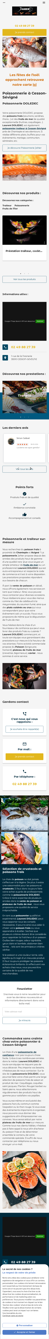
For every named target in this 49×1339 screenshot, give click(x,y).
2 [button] (24, 273)
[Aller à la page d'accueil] (24, 11)
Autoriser (40, 321)
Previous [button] (18, 468)
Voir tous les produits (24, 279)
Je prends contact (24, 32)
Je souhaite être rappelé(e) (24, 729)
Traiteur (6, 205)
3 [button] (28, 273)
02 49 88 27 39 (24, 25)
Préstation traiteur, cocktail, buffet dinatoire (25, 251)
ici (35, 85)
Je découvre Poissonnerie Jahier (24, 148)
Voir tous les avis (24, 469)
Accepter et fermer (25, 1332)
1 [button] (20, 273)
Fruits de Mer (10, 208)
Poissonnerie (22, 205)
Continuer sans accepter (12, 1316)
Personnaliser (26, 1325)
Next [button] (30, 468)
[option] (24, 238)
